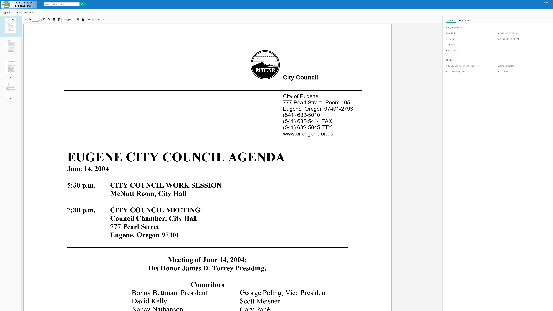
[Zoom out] (58, 19)
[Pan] (44, 19)
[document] (498, 163)
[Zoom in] (54, 19)
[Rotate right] (78, 19)
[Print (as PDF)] (83, 19)
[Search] (82, 4)
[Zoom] (49, 19)
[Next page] (29, 19)
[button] (10, 26)
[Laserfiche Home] (20, 4)
